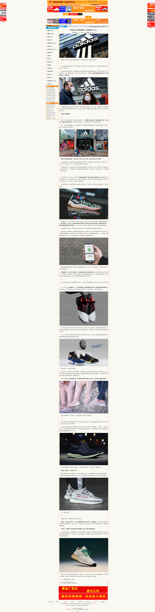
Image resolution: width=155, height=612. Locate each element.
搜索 (88, 17)
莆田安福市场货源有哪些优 (50, 89)
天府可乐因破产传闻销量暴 (50, 101)
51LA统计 (77, 611)
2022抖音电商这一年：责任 (50, 115)
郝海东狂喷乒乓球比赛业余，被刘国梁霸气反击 (70, 583)
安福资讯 (66, 24)
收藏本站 (90, 1)
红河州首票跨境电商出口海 (50, 90)
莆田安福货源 (80, 601)
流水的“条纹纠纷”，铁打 (50, 109)
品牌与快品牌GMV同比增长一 (51, 95)
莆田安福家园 (50, 601)
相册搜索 (66, 14)
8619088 (73, 609)
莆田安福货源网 (88, 601)
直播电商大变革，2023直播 (50, 118)
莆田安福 (70, 24)
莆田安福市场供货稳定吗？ (50, 87)
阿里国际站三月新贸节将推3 (51, 106)
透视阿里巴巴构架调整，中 (50, 104)
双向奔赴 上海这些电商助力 (50, 92)
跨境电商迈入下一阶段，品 (50, 117)
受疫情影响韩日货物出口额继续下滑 (68, 582)
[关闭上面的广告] (3, 21)
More (56, 86)
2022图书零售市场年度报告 (50, 98)
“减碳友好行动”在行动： (50, 107)
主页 (63, 24)
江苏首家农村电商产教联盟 (50, 93)
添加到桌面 (94, 1)
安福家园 (57, 601)
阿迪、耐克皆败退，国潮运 (50, 112)
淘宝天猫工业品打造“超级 (50, 100)
